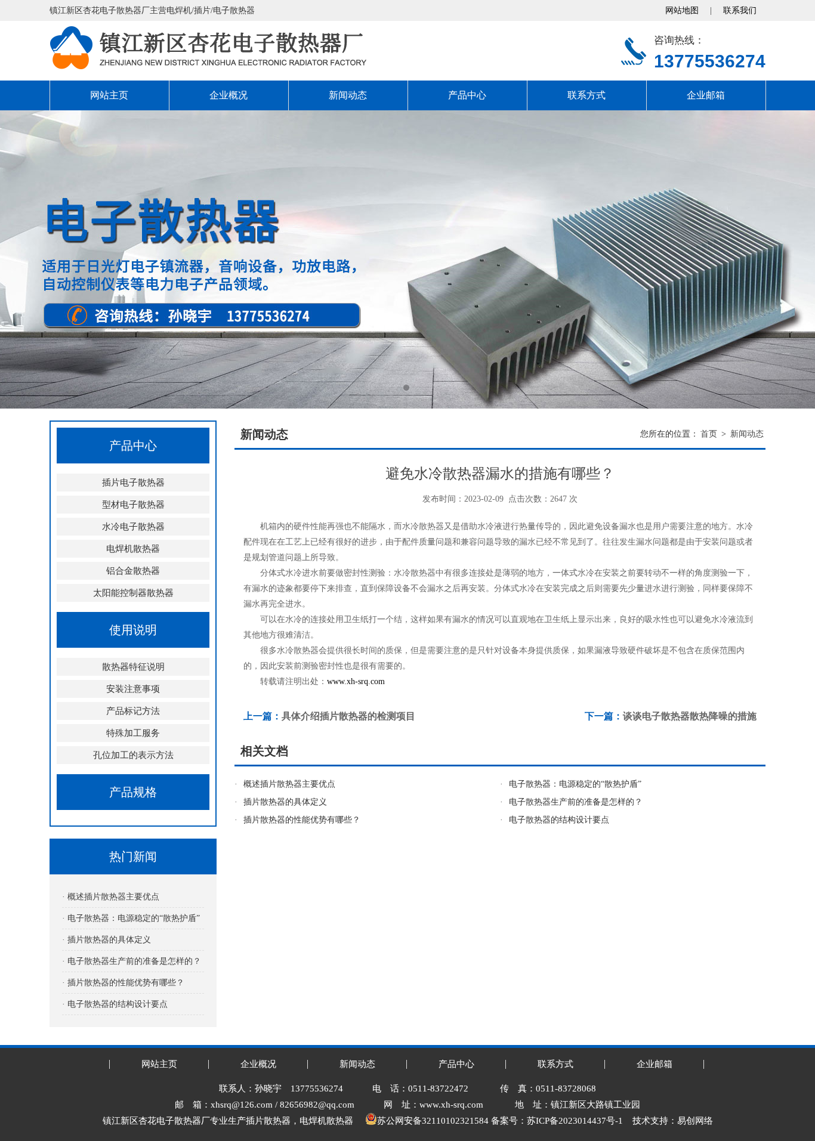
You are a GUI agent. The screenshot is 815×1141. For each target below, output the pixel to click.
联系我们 (740, 10)
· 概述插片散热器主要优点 (110, 896)
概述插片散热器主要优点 (289, 784)
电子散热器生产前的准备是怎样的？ (576, 801)
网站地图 (682, 10)
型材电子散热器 (133, 504)
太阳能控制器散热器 (133, 593)
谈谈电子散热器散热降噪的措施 (690, 716)
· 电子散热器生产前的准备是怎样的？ (131, 961)
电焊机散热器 (133, 549)
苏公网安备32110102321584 (433, 1120)
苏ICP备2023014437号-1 (575, 1120)
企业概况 (228, 95)
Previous (21, 259)
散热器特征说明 (133, 667)
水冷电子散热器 (133, 526)
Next (794, 259)
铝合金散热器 (133, 571)
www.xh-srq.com (356, 681)
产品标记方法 (133, 711)
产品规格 (133, 792)
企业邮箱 (706, 95)
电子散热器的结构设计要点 (559, 819)
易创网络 (695, 1120)
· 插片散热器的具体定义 (106, 939)
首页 (708, 433)
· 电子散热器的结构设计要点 (115, 1004)
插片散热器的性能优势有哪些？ (301, 819)
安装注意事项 (133, 689)
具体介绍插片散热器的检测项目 (348, 716)
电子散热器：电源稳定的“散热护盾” (575, 784)
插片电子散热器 (133, 482)
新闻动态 (348, 95)
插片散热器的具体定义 (285, 801)
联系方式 (586, 95)
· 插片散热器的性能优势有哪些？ (123, 982)
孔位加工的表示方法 (133, 755)
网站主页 (109, 95)
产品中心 (467, 95)
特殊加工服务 (133, 733)
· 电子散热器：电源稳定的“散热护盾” (131, 918)
